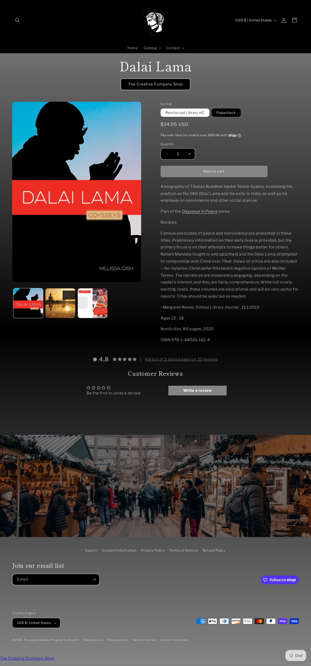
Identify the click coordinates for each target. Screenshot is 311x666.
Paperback (226, 112)
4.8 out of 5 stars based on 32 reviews (181, 359)
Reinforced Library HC (185, 112)
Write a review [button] (197, 390)
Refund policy (93, 640)
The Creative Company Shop (155, 84)
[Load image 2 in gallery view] (60, 303)
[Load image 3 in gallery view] (92, 303)
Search (91, 550)
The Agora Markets (37, 640)
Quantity (167, 144)
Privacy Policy (153, 550)
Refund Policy (214, 550)
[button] (17, 20)
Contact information (174, 640)
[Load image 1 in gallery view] (28, 303)
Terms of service (144, 640)
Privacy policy (118, 640)
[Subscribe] (94, 579)
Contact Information (119, 550)
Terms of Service (183, 550)
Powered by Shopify (65, 640)
